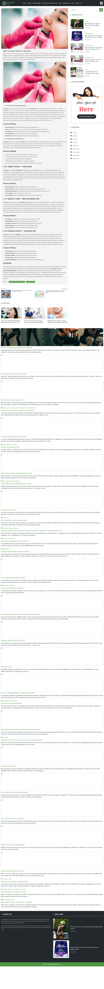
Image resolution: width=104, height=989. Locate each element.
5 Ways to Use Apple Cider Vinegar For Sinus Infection (17, 410)
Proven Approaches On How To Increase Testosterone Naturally (20, 729)
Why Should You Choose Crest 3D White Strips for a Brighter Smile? (93, 36)
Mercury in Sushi (6, 667)
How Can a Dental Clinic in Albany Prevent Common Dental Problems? (34, 321)
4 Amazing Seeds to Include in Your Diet (13, 892)
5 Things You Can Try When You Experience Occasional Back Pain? (21, 740)
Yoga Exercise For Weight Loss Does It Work (14, 881)
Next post (65, 288)
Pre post (4, 288)
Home (24, 3)
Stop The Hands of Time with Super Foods (14, 520)
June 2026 (75, 136)
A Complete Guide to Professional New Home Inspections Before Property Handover (93, 72)
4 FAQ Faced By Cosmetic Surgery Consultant (15, 551)
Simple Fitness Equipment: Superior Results (14, 541)
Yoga (60, 3)
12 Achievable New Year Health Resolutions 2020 (16, 483)
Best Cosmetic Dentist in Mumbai (16, 281)
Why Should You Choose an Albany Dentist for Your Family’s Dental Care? (57, 321)
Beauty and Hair (53, 3)
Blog (86, 69)
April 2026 (75, 142)
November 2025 (76, 155)
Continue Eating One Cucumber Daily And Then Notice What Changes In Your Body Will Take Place (31, 530)
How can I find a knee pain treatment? (12, 818)
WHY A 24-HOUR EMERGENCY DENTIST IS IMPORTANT (18, 693)
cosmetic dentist (12, 110)
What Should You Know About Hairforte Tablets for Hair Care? (93, 48)
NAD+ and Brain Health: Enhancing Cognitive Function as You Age (21, 291)
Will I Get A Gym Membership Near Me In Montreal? (16, 347)
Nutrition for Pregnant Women (10, 447)
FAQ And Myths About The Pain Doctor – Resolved (16, 902)
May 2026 (75, 139)
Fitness (29, 3)
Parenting (45, 3)
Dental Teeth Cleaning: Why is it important (14, 374)
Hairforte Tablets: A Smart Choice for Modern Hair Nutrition (93, 60)
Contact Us (78, 3)
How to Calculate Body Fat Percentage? (13, 577)
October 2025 (76, 158)
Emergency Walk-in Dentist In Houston (13, 640)
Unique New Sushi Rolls (8, 510)
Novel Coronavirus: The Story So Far (12, 400)
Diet (73, 3)
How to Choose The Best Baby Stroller (12, 845)
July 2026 (75, 132)
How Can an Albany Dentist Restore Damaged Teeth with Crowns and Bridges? (10, 321)
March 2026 (75, 145)
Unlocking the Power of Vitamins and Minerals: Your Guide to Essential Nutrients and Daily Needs (55, 291)
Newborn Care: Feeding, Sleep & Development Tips (16, 473)
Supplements (66, 3)
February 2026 (76, 149)
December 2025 (76, 152)
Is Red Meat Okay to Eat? (8, 766)
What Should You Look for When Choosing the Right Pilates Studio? (92, 24)
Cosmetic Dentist (30, 281)
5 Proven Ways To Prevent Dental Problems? (14, 792)
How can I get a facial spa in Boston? (12, 588)
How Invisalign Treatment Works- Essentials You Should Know (20, 614)
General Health (37, 3)
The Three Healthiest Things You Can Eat (13, 436)
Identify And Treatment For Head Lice (12, 871)
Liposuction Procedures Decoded (11, 703)
